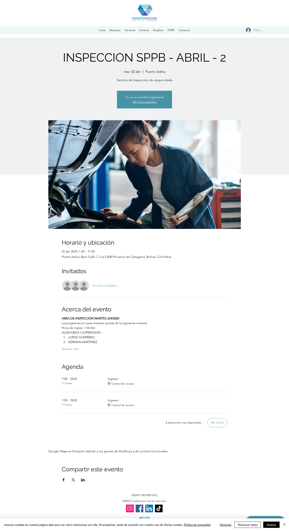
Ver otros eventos (145, 102)
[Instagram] (130, 508)
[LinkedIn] (149, 508)
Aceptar (271, 525)
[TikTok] (159, 508)
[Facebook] (139, 508)
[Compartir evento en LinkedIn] (83, 479)
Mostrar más (70, 349)
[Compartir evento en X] (73, 479)
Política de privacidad (197, 525)
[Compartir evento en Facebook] (63, 479)
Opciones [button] (225, 525)
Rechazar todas (248, 525)
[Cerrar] (284, 525)
